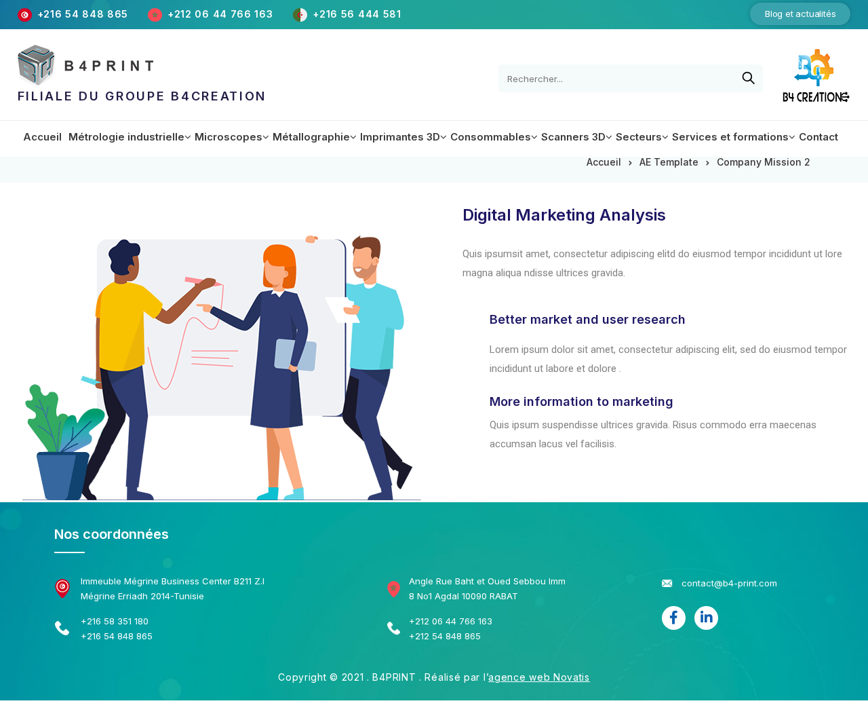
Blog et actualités (800, 13)
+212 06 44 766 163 (221, 14)
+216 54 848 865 (83, 14)
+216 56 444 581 (357, 14)
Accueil (604, 162)
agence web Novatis (539, 677)
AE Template (668, 162)
